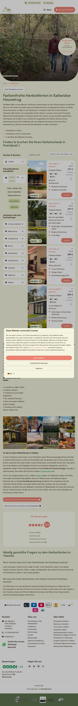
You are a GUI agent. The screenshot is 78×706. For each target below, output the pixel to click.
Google (45, 347)
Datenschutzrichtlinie (35, 347)
